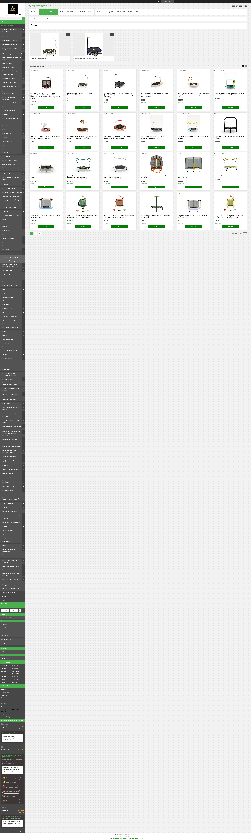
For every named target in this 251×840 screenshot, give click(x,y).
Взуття (4, 324)
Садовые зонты (7, 270)
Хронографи (6, 156)
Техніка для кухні (7, 204)
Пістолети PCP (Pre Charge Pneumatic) (10, 36)
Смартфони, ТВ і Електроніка (11, 215)
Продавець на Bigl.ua (125, 836)
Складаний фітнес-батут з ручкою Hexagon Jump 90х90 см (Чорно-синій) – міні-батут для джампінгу (119, 95)
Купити (46, 107)
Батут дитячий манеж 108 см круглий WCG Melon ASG (155, 177)
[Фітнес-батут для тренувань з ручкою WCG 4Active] (46, 164)
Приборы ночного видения (10, 589)
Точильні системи (7, 297)
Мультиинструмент (8, 379)
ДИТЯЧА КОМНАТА (8, 238)
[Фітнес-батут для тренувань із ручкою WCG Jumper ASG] (156, 204)
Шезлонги (5, 249)
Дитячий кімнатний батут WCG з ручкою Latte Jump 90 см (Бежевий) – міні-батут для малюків (193, 95)
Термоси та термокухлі (9, 316)
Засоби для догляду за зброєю (11, 122)
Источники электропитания (11, 522)
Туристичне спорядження (10, 320)
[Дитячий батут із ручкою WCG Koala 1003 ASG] (230, 164)
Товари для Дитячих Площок (11, 196)
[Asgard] (12, 9)
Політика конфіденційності (135, 838)
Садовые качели (7, 278)
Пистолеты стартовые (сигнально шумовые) (9, 451)
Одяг (3, 145)
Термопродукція (7, 339)
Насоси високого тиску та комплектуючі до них (10, 92)
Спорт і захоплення (8, 188)
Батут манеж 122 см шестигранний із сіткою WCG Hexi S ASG (192, 216)
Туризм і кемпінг (7, 173)
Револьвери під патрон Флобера (9, 49)
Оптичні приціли (7, 75)
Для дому (5, 219)
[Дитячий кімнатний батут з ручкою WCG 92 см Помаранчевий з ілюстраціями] (119, 124)
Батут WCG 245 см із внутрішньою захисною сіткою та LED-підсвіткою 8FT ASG (119, 216)
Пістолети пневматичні (9, 44)
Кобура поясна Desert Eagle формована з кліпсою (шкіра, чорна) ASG (11, 823)
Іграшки (4, 234)
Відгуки (3, 596)
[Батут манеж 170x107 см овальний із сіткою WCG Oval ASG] (193, 164)
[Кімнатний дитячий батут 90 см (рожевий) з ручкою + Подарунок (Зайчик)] (46, 124)
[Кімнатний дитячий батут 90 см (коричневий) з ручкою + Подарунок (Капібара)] (82, 124)
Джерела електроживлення (11, 149)
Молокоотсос (6, 246)
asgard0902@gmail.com (8, 717)
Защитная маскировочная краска (10, 389)
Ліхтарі (4, 301)
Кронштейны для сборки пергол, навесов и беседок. (11, 265)
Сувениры (5, 519)
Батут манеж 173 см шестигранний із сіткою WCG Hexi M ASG (45, 216)
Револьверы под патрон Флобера (10, 561)
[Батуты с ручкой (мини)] (50, 46)
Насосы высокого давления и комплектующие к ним (11, 427)
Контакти (99, 12)
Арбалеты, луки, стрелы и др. (11, 515)
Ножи (4, 545)
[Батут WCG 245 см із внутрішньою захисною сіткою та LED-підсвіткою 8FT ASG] (119, 204)
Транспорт (5, 211)
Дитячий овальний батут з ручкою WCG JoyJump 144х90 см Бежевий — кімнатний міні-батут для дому (156, 95)
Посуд (4, 312)
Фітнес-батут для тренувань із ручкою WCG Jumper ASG (155, 216)
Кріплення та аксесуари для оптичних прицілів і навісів (11, 87)
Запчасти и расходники (9, 394)
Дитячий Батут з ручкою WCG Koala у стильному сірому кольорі (116, 177)
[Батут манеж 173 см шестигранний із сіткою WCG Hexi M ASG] (46, 204)
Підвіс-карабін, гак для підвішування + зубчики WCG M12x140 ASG (12, 737)
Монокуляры (6, 370)
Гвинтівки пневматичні (9, 40)
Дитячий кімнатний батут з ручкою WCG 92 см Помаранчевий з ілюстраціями (119, 137)
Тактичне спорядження (9, 350)
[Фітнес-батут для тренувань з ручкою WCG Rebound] (230, 124)
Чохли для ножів (7, 141)
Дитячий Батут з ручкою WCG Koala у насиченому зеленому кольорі (79, 177)
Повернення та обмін (8, 592)
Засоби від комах (7, 358)
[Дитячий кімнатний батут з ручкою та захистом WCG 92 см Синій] (156, 124)
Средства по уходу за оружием (9, 461)
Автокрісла (5, 223)
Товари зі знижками (67, 12)
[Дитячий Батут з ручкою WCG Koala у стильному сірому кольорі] (119, 164)
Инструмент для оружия (9, 585)
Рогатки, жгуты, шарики (9, 511)
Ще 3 (4, 643)
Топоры (4, 538)
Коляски (4, 227)
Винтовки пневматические (11, 570)
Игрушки (5, 362)
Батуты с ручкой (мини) (11, 257)
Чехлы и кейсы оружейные (10, 469)
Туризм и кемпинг (8, 503)
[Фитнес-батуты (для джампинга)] (94, 46)
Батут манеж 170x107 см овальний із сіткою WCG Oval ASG (192, 177)
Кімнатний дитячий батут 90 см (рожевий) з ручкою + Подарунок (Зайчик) (45, 137)
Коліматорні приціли (8, 78)
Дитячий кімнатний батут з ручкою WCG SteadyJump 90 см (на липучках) (80, 94)
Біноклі (4, 126)
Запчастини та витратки (10, 118)
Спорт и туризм (7, 274)
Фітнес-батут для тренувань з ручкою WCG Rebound (229, 137)
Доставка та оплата (85, 12)
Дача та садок (6, 242)
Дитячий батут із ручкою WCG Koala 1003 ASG (230, 176)
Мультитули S (6, 133)
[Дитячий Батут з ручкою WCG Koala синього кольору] (193, 124)
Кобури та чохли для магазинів (8, 98)
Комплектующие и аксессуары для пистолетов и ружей (12, 384)
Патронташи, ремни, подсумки (12, 477)
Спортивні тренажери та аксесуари (10, 184)
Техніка (4, 354)
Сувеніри (5, 152)
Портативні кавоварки (9, 347)
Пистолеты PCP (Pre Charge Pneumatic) (10, 574)
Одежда (4, 526)
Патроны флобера (8, 473)
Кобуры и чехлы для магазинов (8, 481)
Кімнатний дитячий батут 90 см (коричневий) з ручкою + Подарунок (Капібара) (82, 137)
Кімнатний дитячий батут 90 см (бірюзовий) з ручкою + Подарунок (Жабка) (230, 94)
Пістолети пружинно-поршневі (12, 54)
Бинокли (5, 417)
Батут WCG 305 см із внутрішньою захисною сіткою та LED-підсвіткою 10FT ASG (82, 216)
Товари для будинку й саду (10, 200)
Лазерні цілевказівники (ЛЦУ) (11, 82)
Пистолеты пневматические (11, 566)
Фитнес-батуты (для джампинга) (13, 261)
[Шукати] (23, 18)
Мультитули (6, 305)
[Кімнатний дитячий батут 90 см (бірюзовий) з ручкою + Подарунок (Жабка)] (230, 81)
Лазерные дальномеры (9, 413)
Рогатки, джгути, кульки (9, 160)
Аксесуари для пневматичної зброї (11, 178)
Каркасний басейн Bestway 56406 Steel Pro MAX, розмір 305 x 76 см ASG (11, 769)
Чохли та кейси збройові (10, 103)
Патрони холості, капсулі (10, 71)
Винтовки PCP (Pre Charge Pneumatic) (10, 30)
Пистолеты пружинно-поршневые (9, 550)
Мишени (5, 114)
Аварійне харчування (9, 207)
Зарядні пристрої (7, 343)
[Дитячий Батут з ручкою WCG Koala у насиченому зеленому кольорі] (82, 164)
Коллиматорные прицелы (10, 439)
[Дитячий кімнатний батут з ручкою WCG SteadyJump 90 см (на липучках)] (82, 81)
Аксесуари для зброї (8, 110)
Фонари (4, 366)
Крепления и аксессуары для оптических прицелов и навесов (11, 433)
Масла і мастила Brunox (9, 285)
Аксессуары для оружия (9, 443)
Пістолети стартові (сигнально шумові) (11, 58)
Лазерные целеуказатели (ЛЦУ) (10, 421)
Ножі (3, 130)
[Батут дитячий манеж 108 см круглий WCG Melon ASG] (156, 164)
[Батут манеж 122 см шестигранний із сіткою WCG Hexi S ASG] (193, 204)
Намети (4, 335)
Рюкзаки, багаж (7, 308)
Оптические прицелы (9, 456)
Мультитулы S (6, 541)
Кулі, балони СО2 (7, 63)
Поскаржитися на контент (120, 838)
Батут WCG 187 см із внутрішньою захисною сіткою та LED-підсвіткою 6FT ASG (229, 216)
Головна (34, 12)
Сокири (4, 137)
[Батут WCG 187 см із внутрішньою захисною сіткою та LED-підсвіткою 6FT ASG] (230, 204)
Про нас (3, 600)
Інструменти (6, 230)
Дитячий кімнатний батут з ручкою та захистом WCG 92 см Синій (153, 137)
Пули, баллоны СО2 (8, 486)
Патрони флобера (8, 67)
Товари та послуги (7, 25)
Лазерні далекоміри (8, 164)
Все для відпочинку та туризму (12, 192)
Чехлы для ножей (7, 530)
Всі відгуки (19, 831)
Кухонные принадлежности (11, 534)
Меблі (4, 331)
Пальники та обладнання (10, 327)
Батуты (4, 253)
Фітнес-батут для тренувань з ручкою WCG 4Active (44, 177)
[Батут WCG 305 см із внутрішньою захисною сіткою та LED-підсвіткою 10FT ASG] (82, 204)
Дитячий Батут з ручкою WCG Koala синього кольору (193, 137)
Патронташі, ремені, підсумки (11, 107)
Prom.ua (135, 834)
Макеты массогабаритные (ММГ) (10, 169)
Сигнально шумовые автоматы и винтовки (9, 374)
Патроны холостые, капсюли (11, 447)
